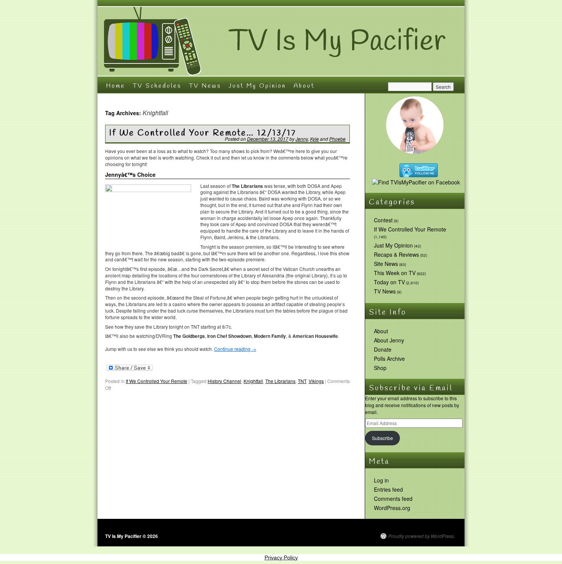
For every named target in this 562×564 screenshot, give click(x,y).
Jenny (302, 138)
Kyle (314, 138)
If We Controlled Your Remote (156, 381)
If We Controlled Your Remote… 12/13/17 (202, 133)
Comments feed (393, 498)
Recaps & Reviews (396, 254)
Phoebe (337, 138)
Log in (381, 480)
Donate (382, 349)
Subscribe (382, 438)
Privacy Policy (281, 557)
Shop (380, 368)
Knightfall (253, 381)
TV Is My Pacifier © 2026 (131, 536)
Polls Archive (389, 358)
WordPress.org (392, 508)
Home (115, 86)
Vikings (316, 381)
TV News (205, 86)
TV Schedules (157, 86)
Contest (383, 220)
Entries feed (388, 489)
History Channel (224, 381)
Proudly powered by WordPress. (421, 536)
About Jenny (389, 340)
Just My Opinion (257, 86)
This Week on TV (395, 273)
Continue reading (235, 349)
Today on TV (389, 282)
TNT (302, 381)
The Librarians (280, 381)
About (304, 86)
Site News (386, 263)
